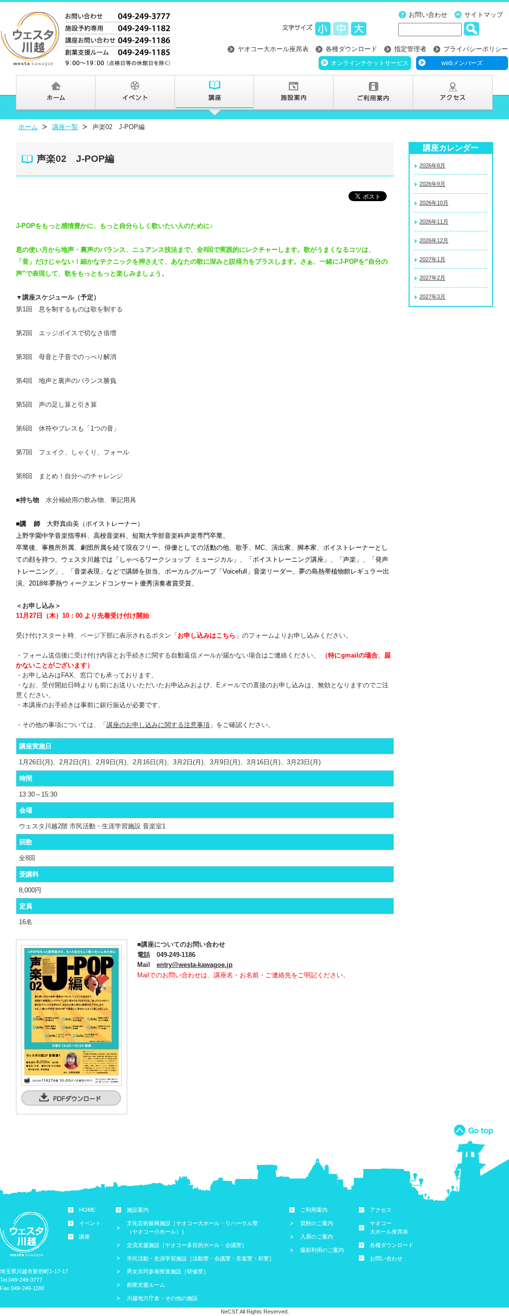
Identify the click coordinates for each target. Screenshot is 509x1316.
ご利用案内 (314, 1210)
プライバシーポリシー (475, 49)
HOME (87, 1210)
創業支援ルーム (146, 1285)
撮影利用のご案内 (322, 1250)
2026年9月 (432, 184)
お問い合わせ (428, 14)
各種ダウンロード (351, 49)
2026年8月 (432, 165)
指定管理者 (410, 49)
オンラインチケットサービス (370, 63)
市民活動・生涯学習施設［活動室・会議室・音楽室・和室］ (200, 1258)
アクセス (381, 1210)
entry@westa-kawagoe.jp (195, 964)
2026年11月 (434, 221)
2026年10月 (434, 203)
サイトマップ (483, 14)
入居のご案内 (316, 1237)
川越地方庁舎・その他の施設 (162, 1298)
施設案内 (138, 1210)
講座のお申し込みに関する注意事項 (158, 725)
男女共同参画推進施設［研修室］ (168, 1271)
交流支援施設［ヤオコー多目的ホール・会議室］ (187, 1245)
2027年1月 (432, 259)
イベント (90, 1223)
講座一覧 (65, 127)
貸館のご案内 (316, 1223)
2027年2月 (432, 278)
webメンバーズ (462, 63)
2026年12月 (434, 240)
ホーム (28, 127)
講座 (84, 1237)
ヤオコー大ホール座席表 (273, 49)
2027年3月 (432, 296)
